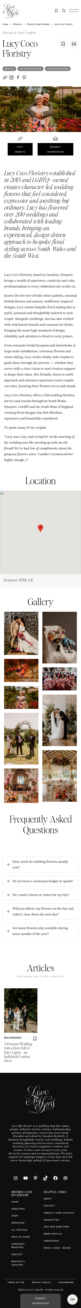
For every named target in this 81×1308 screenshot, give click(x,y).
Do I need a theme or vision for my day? (40, 895)
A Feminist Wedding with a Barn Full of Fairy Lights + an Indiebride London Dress (18, 1052)
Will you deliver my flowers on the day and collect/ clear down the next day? (43, 911)
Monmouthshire (58, 68)
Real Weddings (12, 1037)
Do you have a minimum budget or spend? (42, 881)
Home (5, 24)
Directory (17, 24)
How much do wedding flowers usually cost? (40, 864)
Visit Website (20, 149)
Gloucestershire (31, 68)
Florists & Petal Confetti (38, 24)
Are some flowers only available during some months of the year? (40, 931)
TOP (72, 1299)
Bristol (9, 68)
